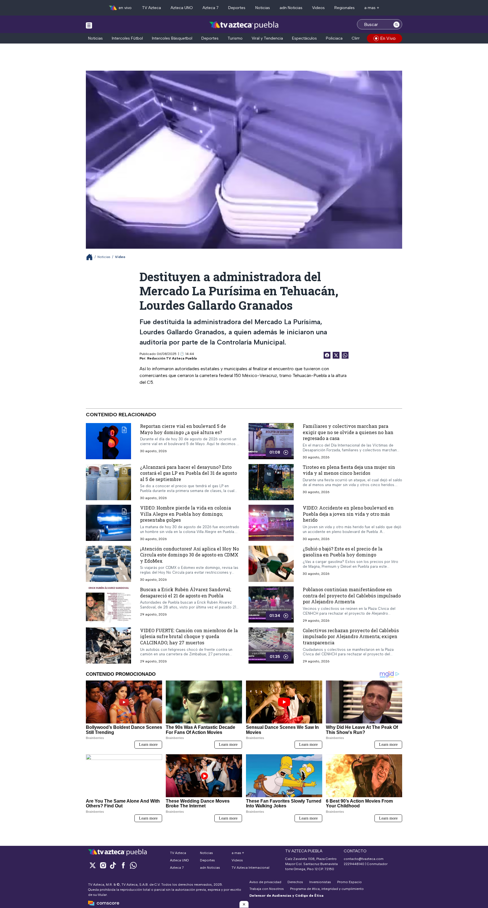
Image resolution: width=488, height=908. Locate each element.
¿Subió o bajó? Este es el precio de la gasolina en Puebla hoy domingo (342, 552)
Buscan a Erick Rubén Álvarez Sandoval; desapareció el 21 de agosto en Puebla (185, 592)
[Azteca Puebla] (244, 25)
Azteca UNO (182, 7)
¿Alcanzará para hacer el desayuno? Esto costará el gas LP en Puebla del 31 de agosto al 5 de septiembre (188, 473)
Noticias (262, 7)
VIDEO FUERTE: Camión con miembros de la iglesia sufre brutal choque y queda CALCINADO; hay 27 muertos (189, 636)
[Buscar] (396, 24)
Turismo (235, 38)
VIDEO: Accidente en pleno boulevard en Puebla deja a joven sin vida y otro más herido (348, 514)
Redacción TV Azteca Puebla (172, 358)
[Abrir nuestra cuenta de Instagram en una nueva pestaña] (102, 865)
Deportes (236, 7)
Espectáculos (304, 38)
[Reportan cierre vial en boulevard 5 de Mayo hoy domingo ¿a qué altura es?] (108, 441)
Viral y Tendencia (267, 38)
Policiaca (334, 38)
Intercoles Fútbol (127, 38)
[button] (244, 904)
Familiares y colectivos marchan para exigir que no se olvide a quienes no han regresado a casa (348, 432)
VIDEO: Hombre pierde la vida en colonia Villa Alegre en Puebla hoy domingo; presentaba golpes (185, 514)
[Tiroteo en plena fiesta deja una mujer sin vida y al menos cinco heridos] (271, 482)
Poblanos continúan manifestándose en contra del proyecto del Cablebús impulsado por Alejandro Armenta (352, 595)
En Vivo (388, 38)
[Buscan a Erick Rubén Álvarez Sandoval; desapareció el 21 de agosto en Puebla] (108, 604)
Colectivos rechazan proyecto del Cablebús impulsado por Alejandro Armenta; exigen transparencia (351, 636)
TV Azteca (151, 7)
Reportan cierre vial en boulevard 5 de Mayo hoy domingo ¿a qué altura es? (183, 429)
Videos (318, 7)
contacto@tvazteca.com (364, 859)
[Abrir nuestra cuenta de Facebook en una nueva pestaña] (123, 865)
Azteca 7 (210, 7)
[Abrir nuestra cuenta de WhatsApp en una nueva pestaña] (133, 865)
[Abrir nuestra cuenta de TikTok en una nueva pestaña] (113, 865)
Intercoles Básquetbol (172, 38)
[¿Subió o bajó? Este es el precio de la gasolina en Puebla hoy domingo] (271, 564)
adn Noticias (291, 7)
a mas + (371, 7)
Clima (357, 38)
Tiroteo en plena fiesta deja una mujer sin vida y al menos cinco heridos (349, 470)
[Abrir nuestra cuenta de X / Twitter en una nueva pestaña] (92, 865)
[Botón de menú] (89, 25)
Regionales (344, 7)
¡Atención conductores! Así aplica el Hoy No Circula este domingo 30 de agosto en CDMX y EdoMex (189, 555)
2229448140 (354, 864)
